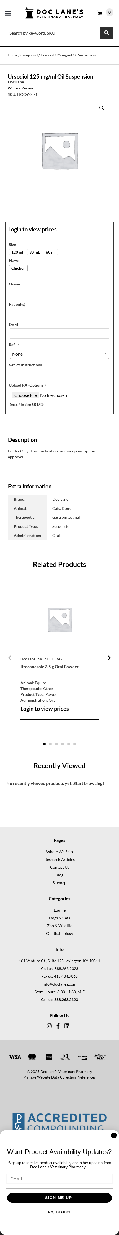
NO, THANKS (59, 1212)
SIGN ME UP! (59, 1198)
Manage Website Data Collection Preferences (59, 1077)
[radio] (17, 252)
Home (12, 55)
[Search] (106, 33)
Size (12, 244)
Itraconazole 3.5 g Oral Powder (49, 666)
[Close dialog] (114, 1135)
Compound (29, 55)
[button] (8, 13)
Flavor (14, 260)
